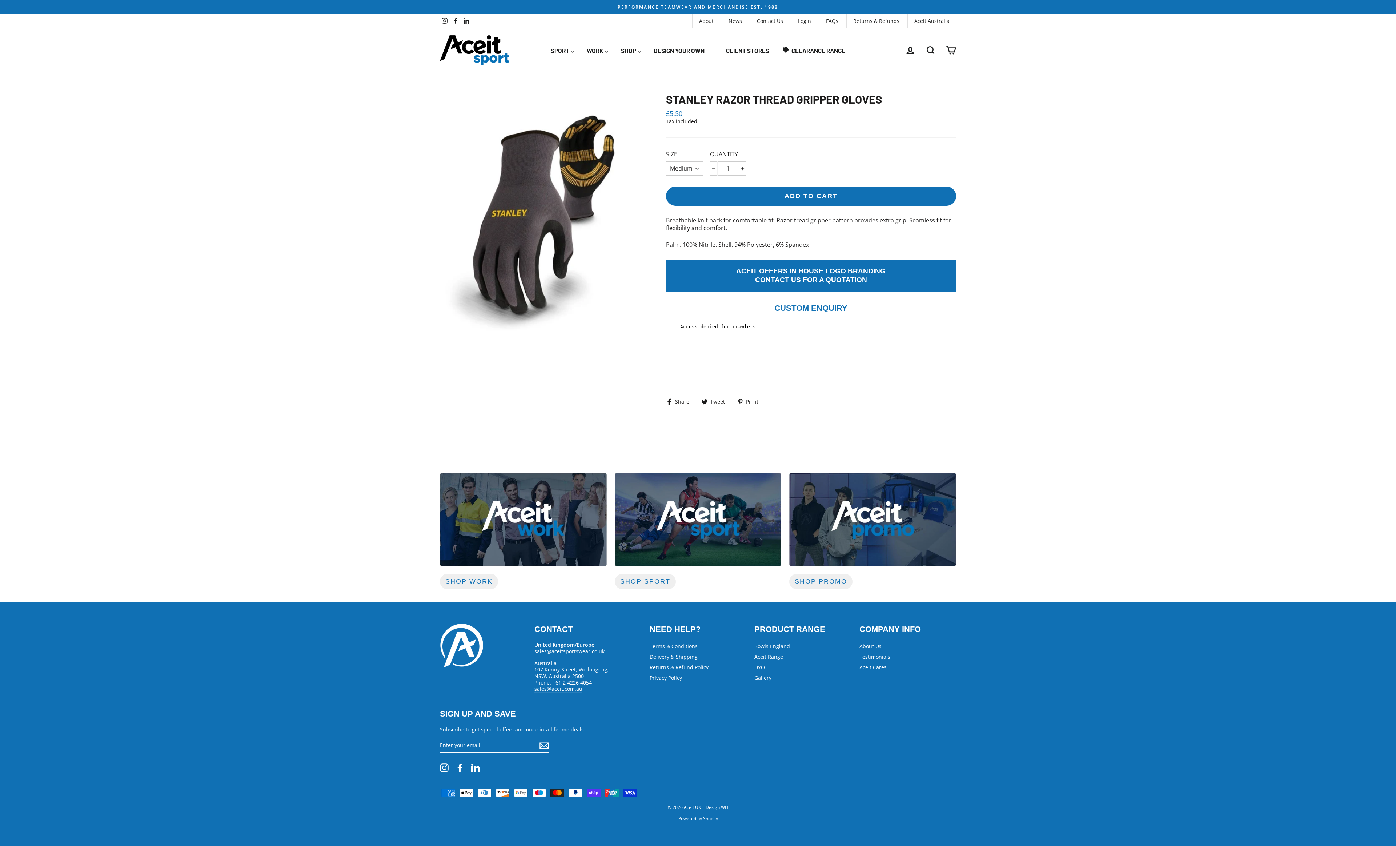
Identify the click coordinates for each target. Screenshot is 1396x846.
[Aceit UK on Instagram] (444, 767)
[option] (698, 7)
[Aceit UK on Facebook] (460, 767)
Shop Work (469, 581)
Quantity (724, 154)
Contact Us (770, 20)
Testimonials (874, 656)
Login (804, 20)
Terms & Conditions (674, 646)
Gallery (762, 677)
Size (671, 154)
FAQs (832, 20)
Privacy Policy (666, 677)
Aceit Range (768, 656)
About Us (870, 646)
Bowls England (772, 646)
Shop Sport (645, 581)
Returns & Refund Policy (679, 667)
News (735, 20)
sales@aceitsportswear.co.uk (569, 651)
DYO (759, 667)
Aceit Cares (873, 667)
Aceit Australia (932, 20)
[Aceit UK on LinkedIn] (475, 767)
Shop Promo (821, 581)
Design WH (717, 807)
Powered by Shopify (698, 818)
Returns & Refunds (876, 20)
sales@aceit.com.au (558, 688)
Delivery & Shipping (674, 656)
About (706, 20)
